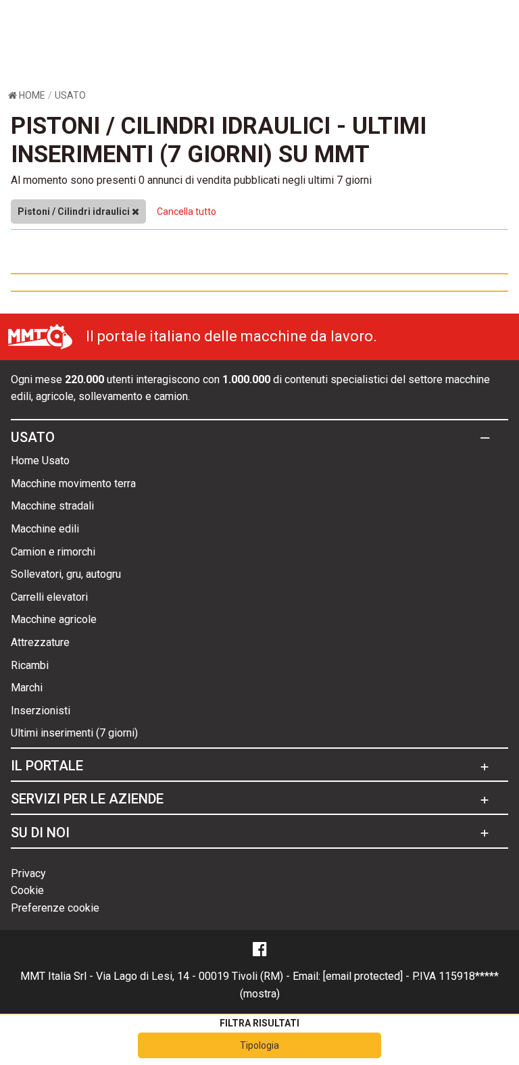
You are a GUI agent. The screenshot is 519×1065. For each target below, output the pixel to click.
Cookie (27, 890)
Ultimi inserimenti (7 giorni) (74, 732)
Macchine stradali (52, 505)
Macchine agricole (54, 619)
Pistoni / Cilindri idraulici (75, 211)
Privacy (28, 873)
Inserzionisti (40, 710)
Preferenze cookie (55, 907)
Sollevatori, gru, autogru (66, 574)
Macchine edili (45, 528)
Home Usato (40, 460)
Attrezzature (40, 642)
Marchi (27, 687)
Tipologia (259, 1045)
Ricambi (30, 665)
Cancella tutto (186, 211)
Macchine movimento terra (73, 483)
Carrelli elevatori (49, 597)
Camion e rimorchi (53, 551)
